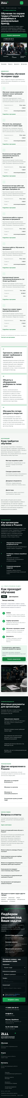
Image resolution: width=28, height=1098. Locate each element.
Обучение (4, 1043)
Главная (2, 8)
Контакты (4, 1063)
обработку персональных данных (12, 995)
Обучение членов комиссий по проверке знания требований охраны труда (13, 93)
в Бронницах (11, 897)
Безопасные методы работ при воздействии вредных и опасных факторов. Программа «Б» (14, 187)
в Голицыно (12, 901)
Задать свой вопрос (6, 824)
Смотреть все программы (8, 337)
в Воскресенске (21, 899)
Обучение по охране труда (11, 8)
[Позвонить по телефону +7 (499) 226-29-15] (17, 3)
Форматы (10, 64)
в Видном (3, 899)
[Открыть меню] (25, 3)
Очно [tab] (4, 596)
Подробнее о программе (9, 114)
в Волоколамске (11, 899)
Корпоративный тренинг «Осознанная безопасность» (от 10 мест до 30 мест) (13, 279)
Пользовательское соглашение (8, 1095)
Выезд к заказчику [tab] (8, 600)
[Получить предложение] (21, 3)
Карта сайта (20, 1095)
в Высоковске (4, 901)
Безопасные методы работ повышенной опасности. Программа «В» (12, 155)
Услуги (3, 1053)
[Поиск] (14, 3)
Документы (16, 64)
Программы (3, 64)
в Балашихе (4, 897)
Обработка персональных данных (9, 1093)
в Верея (18, 897)
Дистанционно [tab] (13, 596)
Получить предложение (13, 35)
